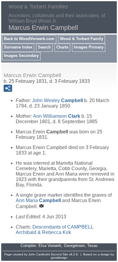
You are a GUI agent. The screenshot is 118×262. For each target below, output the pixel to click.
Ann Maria (38, 200)
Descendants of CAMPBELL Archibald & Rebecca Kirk (54, 229)
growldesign (59, 257)
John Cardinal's (39, 254)
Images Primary (88, 47)
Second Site (59, 254)
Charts (62, 47)
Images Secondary (21, 55)
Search (44, 47)
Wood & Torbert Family (81, 38)
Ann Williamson (56, 116)
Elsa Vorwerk (49, 245)
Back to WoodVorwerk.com (29, 38)
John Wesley (57, 100)
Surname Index (18, 47)
